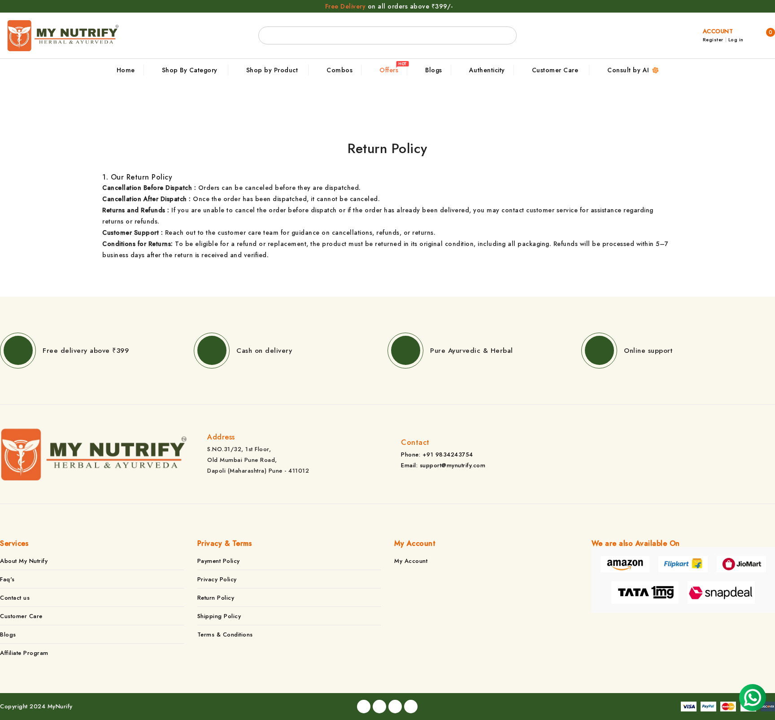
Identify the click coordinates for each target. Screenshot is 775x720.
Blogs (8, 634)
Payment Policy (218, 561)
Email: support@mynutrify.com (443, 465)
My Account (410, 561)
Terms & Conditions (225, 634)
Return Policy (216, 597)
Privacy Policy (217, 579)
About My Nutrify (24, 561)
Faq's (7, 579)
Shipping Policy (219, 616)
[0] (759, 35)
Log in (736, 39)
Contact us (15, 597)
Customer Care (21, 616)
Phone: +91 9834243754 (437, 454)
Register (713, 39)
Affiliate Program (24, 653)
